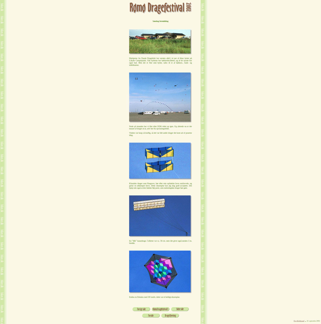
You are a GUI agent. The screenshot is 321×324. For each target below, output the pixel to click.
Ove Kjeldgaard (299, 321)
